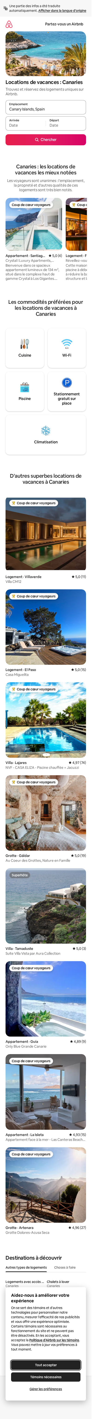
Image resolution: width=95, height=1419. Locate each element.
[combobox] (45, 109)
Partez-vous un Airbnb (64, 24)
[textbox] (25, 125)
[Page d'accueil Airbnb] (9, 24)
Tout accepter (46, 1365)
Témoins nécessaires (46, 1377)
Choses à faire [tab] (65, 1267)
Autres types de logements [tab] (26, 1267)
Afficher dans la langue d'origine (62, 11)
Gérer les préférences (46, 1389)
